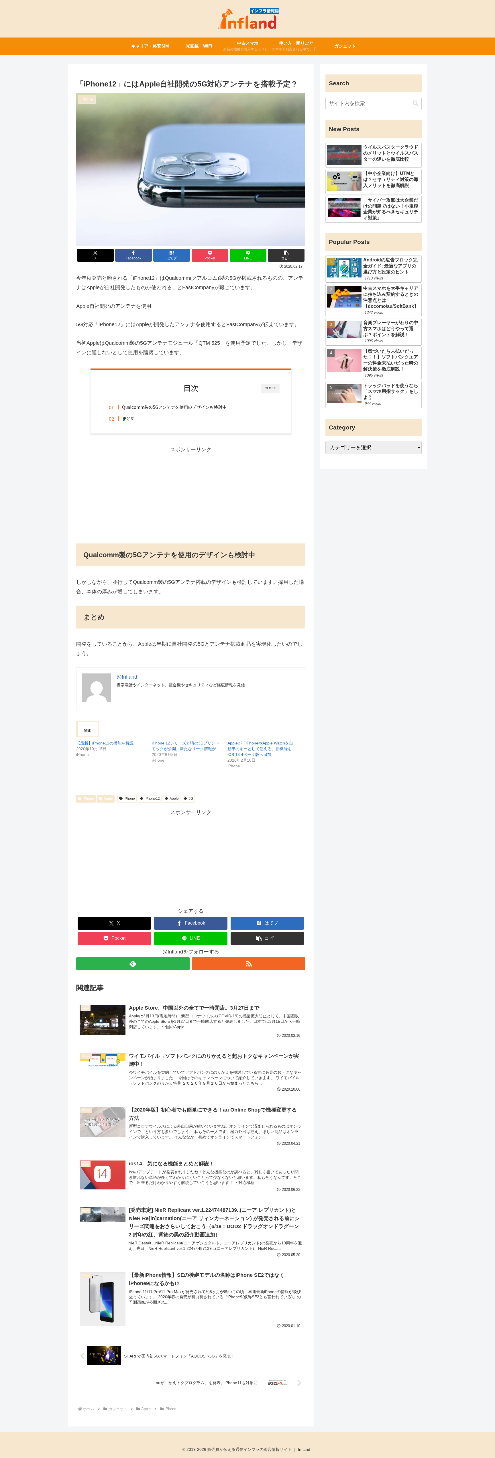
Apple (108, 799)
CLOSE (270, 388)
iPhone (88, 799)
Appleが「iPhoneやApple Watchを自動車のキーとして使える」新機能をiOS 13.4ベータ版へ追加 (260, 749)
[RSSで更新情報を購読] (248, 963)
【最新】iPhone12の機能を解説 (104, 743)
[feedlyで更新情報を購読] (133, 963)
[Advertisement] (190, 494)
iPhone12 (152, 799)
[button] (286, 255)
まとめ (128, 418)
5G (190, 799)
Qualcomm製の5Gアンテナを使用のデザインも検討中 (174, 407)
